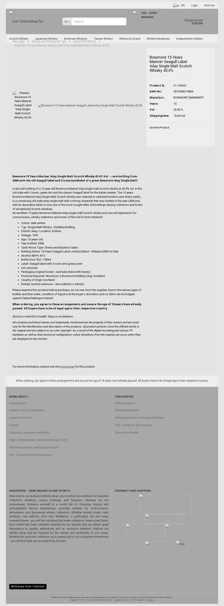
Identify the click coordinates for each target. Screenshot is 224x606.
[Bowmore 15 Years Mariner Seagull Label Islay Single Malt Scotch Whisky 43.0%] (90, 105)
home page (67, 366)
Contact (14, 425)
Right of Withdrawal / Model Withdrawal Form (38, 440)
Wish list (209, 5)
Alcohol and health (127, 432)
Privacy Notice (18, 403)
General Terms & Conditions (27, 410)
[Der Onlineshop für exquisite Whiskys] (32, 21)
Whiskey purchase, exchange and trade (34, 447)
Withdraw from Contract (28, 586)
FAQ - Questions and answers (133, 425)
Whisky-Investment (127, 410)
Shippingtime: (158, 115)
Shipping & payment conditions (29, 432)
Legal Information (20, 417)
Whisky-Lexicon (125, 403)
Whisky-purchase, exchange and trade (139, 417)
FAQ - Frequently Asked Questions (30, 454)
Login (194, 5)
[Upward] (212, 599)
